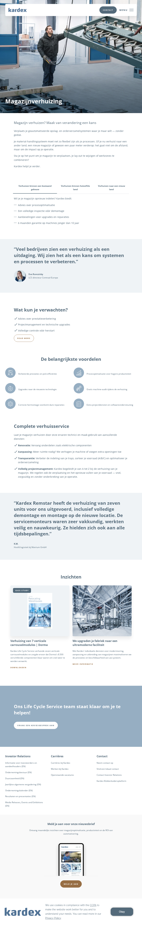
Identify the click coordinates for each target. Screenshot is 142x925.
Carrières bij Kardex (60, 762)
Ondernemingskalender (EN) (19, 790)
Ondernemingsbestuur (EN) (18, 772)
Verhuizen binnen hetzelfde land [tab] (75, 187)
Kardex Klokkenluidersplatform (111, 781)
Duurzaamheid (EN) (14, 778)
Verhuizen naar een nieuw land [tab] (111, 187)
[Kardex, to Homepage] (17, 9)
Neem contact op (105, 762)
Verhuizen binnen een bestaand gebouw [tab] (35, 187)
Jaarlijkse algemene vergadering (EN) (23, 784)
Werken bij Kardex (59, 768)
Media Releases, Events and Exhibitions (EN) (24, 804)
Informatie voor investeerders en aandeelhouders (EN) (21, 764)
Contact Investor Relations (109, 774)
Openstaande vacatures (62, 774)
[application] (71, 911)
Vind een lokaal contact (108, 768)
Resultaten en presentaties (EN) (20, 796)
